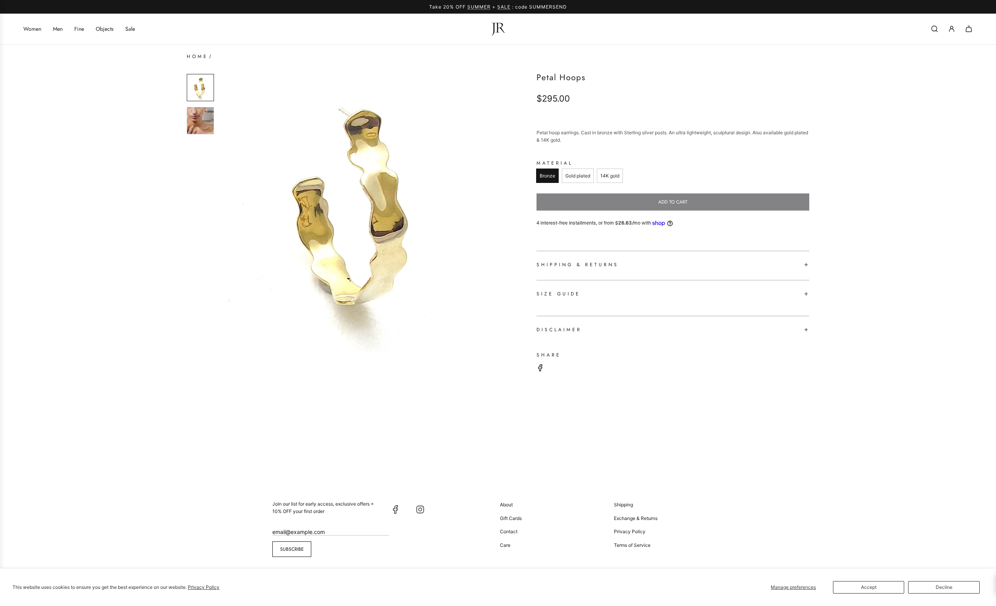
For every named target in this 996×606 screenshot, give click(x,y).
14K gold (609, 176)
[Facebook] (395, 509)
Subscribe (292, 549)
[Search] (934, 28)
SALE (503, 7)
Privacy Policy (203, 587)
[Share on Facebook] (540, 368)
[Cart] (968, 28)
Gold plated (577, 176)
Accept (869, 587)
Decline (944, 587)
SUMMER (479, 7)
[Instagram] (420, 509)
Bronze (547, 176)
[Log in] (951, 28)
